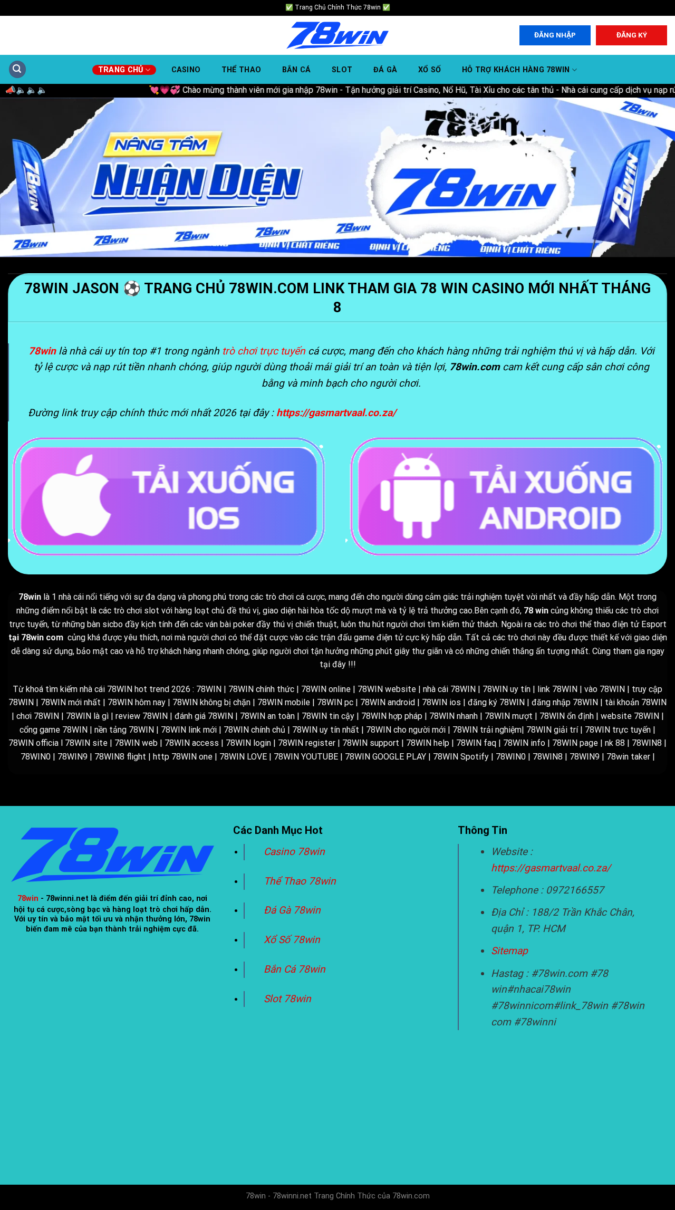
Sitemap (509, 951)
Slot (342, 70)
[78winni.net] (337, 35)
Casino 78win (295, 852)
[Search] (17, 69)
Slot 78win (287, 999)
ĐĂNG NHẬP (555, 35)
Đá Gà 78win (292, 910)
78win (27, 898)
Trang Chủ (120, 69)
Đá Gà (385, 70)
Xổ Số (429, 70)
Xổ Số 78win (292, 940)
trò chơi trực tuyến (263, 351)
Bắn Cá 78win (294, 969)
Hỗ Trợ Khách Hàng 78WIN (516, 69)
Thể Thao (241, 70)
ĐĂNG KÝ (631, 35)
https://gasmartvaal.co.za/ (551, 868)
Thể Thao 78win (300, 881)
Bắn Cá (296, 70)
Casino (186, 70)
